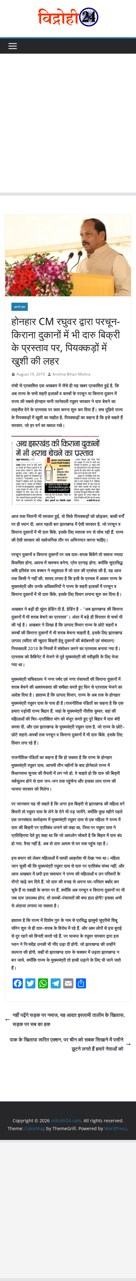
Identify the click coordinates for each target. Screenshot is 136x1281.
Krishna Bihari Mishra (71, 374)
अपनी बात (19, 307)
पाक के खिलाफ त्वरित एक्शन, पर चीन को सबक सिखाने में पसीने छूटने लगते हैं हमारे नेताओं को (66, 1044)
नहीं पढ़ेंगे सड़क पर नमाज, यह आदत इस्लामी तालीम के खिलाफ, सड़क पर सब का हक (69, 1019)
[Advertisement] (68, 125)
